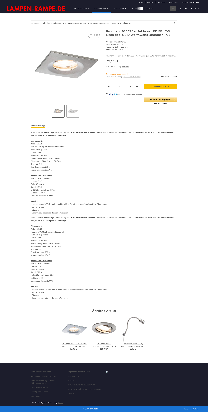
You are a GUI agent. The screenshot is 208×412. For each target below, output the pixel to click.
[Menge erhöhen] (137, 86)
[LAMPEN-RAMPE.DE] (36, 8)
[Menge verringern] (108, 86)
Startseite (161, 2)
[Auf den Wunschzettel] (97, 35)
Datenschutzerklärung (40, 387)
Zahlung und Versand (190, 2)
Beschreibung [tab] (38, 126)
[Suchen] (173, 8)
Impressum (35, 396)
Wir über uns (73, 376)
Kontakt (150, 2)
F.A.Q (141, 2)
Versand (125, 66)
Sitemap (71, 393)
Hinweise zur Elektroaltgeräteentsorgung (84, 389)
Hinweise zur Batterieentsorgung (81, 385)
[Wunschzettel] (185, 8)
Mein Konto (173, 2)
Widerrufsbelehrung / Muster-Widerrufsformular (43, 381)
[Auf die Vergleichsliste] (90, 35)
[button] (180, 8)
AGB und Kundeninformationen (43, 376)
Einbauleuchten (121, 47)
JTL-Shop (195, 409)
